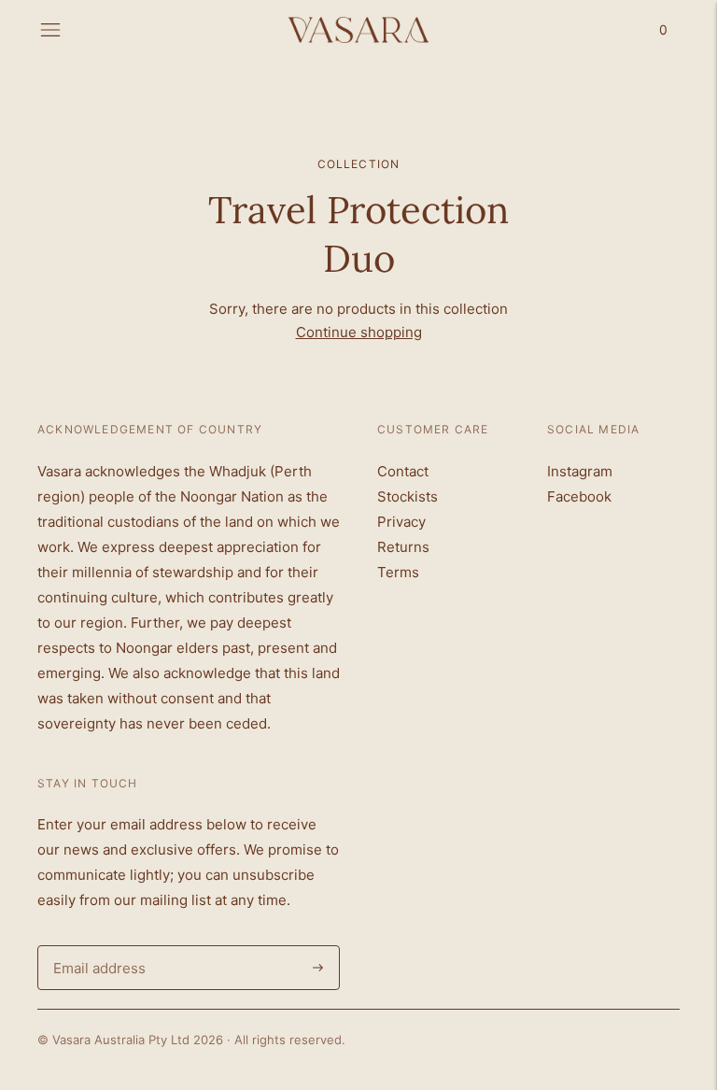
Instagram (579, 471)
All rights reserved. (289, 1039)
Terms (398, 572)
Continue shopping (359, 332)
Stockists (407, 496)
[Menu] (50, 29)
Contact (403, 471)
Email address (96, 945)
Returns (403, 547)
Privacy (401, 522)
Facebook (579, 496)
